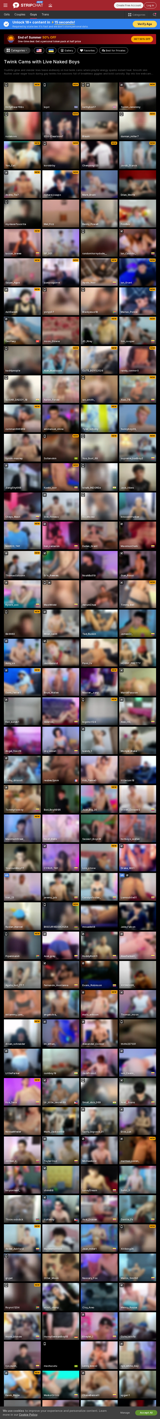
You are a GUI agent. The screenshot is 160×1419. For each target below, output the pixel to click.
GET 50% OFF (142, 39)
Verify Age (145, 24)
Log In (150, 5)
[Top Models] (50, 5)
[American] (39, 50)
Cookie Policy (28, 1414)
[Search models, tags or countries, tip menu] (154, 15)
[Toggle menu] (5, 5)
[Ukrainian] (51, 50)
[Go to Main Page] (28, 5)
